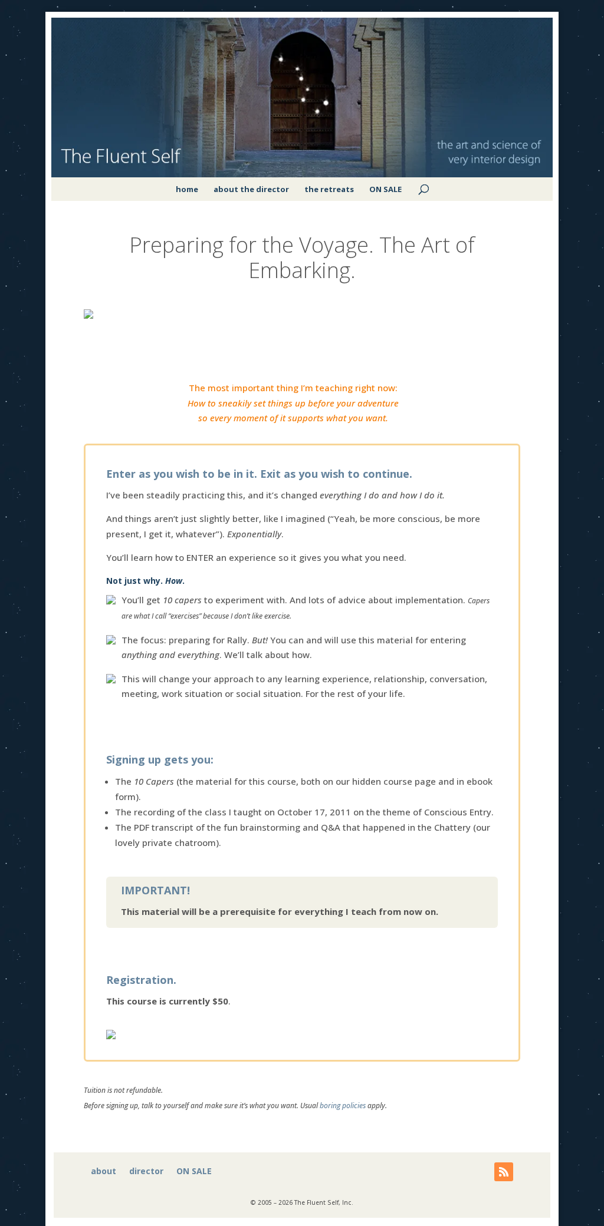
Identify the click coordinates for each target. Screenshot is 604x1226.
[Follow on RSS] (503, 1171)
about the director (251, 189)
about (103, 1172)
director (146, 1172)
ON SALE (385, 189)
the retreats (329, 189)
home (187, 189)
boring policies (343, 1106)
